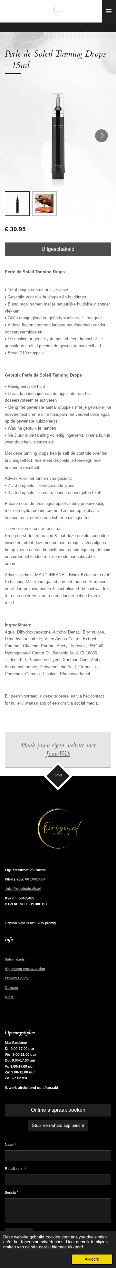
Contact (11, 988)
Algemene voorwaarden (25, 969)
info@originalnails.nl (23, 888)
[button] (17, 203)
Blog (9, 997)
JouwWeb (58, 754)
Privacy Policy (17, 978)
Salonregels (15, 959)
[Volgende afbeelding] (101, 135)
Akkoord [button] (92, 1259)
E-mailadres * (15, 1169)
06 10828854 (35, 879)
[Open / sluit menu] (109, 11)
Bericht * (11, 1192)
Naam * (10, 1144)
